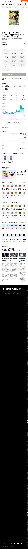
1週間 (11, 119)
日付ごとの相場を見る (6, 127)
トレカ (25, 137)
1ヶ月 (17, 119)
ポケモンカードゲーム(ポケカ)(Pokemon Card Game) (17, 134)
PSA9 (24, 86)
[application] (14, 110)
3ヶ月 (23, 119)
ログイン (16, 1)
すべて (7, 86)
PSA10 (20, 86)
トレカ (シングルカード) (21, 138)
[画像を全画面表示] (14, 17)
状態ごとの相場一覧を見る (14, 122)
